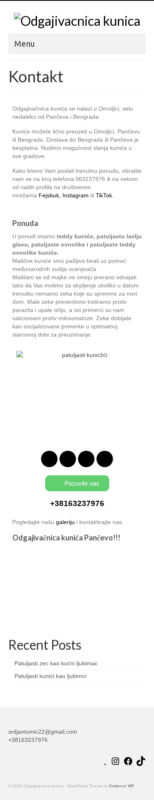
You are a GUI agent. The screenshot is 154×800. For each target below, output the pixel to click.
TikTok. (105, 195)
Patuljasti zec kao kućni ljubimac (56, 663)
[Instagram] (68, 459)
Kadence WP (121, 786)
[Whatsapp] (86, 459)
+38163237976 (77, 503)
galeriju (65, 522)
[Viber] (105, 459)
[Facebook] (49, 459)
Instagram (75, 195)
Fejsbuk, (50, 195)
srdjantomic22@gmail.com (42, 731)
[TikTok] (141, 764)
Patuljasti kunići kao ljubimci (50, 676)
